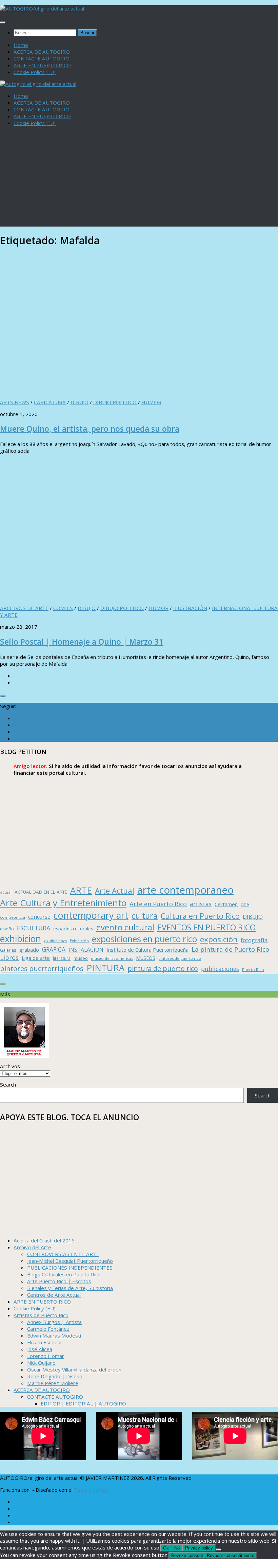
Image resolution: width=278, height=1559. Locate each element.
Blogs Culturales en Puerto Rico (64, 1274)
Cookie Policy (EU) (35, 72)
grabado (29, 949)
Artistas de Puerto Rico (41, 1315)
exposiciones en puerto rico (144, 939)
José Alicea (39, 1349)
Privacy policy (199, 1548)
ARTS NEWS (14, 402)
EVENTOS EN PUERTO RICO (206, 927)
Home (21, 44)
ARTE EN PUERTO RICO (42, 65)
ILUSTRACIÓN (190, 608)
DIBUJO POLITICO (115, 402)
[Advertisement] (139, 179)
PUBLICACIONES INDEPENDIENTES (70, 1267)
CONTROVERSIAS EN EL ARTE (63, 1254)
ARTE (81, 890)
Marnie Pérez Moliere (52, 1383)
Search (8, 1084)
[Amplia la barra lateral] (2, 696)
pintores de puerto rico (179, 958)
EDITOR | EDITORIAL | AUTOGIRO (83, 1403)
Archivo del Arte (32, 1247)
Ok (166, 1548)
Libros (9, 957)
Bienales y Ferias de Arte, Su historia (70, 1288)
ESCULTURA (33, 928)
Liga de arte (36, 957)
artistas (201, 904)
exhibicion (20, 939)
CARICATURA (50, 402)
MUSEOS (145, 958)
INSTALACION (85, 949)
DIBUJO (79, 402)
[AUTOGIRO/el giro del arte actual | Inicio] (42, 8)
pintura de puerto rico (162, 968)
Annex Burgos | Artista (54, 1322)
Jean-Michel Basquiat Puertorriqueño (70, 1260)
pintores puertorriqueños (41, 968)
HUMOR (151, 402)
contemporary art (91, 915)
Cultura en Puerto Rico (200, 916)
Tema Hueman (91, 1489)
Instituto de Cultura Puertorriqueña (147, 949)
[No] (218, 1549)
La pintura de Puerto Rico (230, 949)
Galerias (8, 950)
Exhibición (79, 940)
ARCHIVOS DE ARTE (24, 608)
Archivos (10, 1066)
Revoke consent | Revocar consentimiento (212, 1555)
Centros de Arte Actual (54, 1294)
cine (245, 904)
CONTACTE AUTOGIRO (42, 58)
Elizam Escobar (44, 1342)
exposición (219, 939)
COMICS (63, 608)
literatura (62, 958)
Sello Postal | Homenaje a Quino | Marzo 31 (81, 642)
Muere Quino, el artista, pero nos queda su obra (89, 429)
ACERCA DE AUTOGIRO (42, 51)
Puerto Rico (253, 969)
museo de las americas (112, 958)
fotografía (254, 940)
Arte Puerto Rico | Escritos (59, 1281)
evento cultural (125, 927)
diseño (7, 929)
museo (81, 958)
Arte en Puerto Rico (158, 904)
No (177, 1548)
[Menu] (2, 22)
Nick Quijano (41, 1362)
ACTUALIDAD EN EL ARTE (41, 892)
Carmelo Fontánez (48, 1328)
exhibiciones (55, 940)
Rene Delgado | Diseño (54, 1376)
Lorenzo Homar (45, 1355)
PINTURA (105, 968)
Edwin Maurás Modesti (54, 1335)
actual (6, 892)
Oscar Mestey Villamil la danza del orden (74, 1369)
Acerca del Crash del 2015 (44, 1240)
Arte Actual (114, 891)
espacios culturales (73, 929)
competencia (12, 917)
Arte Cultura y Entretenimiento (63, 903)
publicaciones (220, 969)
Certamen (226, 904)
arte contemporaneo (185, 890)
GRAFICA (53, 949)
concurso (39, 916)
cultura (145, 915)
